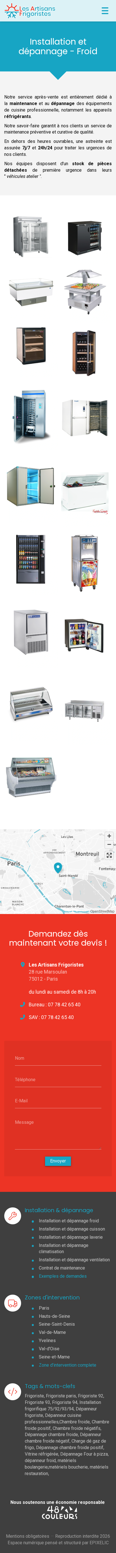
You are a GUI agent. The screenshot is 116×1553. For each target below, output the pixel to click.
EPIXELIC (99, 1542)
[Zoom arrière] (109, 844)
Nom (19, 1058)
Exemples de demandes (63, 1276)
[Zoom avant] (109, 836)
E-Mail (21, 1100)
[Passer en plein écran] (109, 855)
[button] (58, 867)
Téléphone (25, 1079)
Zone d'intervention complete (67, 1365)
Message (24, 1122)
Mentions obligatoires (27, 1536)
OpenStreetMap (102, 911)
